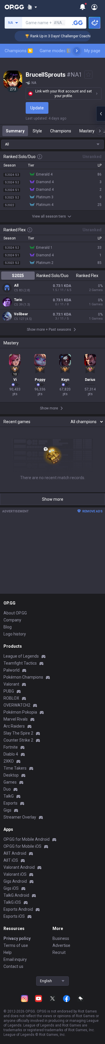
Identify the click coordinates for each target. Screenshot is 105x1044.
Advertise (61, 945)
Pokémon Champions (23, 677)
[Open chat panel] (100, 113)
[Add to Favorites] (88, 75)
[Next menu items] (77, 51)
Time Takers (15, 768)
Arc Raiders (14, 726)
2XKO (9, 761)
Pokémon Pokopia (20, 712)
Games (10, 782)
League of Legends (21, 656)
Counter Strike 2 (18, 740)
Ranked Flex (87, 275)
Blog (8, 627)
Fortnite (11, 747)
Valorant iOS (15, 874)
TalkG (9, 796)
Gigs (7, 810)
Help (8, 952)
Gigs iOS (11, 888)
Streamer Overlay (20, 817)
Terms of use (16, 945)
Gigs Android (15, 881)
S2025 (18, 275)
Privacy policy (17, 938)
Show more (52, 499)
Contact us (13, 966)
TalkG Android (16, 895)
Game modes (55, 50)
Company (12, 620)
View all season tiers (49, 216)
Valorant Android (19, 867)
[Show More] (32, 7)
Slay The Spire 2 (18, 733)
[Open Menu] (94, 7)
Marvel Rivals (16, 719)
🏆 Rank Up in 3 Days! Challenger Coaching (56, 36)
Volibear (21, 314)
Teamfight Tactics (20, 663)
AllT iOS (11, 860)
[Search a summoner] (77, 23)
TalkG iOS (12, 902)
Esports (11, 803)
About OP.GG (15, 613)
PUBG (9, 691)
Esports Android (18, 909)
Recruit (59, 952)
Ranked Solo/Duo (52, 275)
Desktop (11, 775)
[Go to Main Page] (14, 7)
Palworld (12, 670)
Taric (18, 300)
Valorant (11, 684)
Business (60, 938)
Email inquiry (15, 959)
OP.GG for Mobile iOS (22, 846)
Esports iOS (14, 916)
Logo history (15, 634)
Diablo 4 (11, 754)
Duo (7, 789)
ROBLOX (11, 698)
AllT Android (15, 853)
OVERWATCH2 (17, 705)
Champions (18, 50)
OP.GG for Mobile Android (27, 839)
